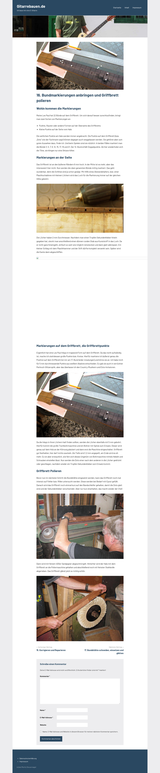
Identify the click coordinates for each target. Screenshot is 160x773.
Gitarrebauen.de (31, 6)
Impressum (137, 7)
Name (42, 710)
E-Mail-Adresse (46, 717)
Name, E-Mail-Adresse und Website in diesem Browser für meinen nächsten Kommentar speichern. (80, 732)
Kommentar (45, 676)
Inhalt (127, 7)
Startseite (117, 7)
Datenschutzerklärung (28, 758)
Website (43, 725)
